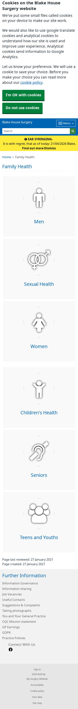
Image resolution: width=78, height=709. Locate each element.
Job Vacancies (12, 594)
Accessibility (37, 685)
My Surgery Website (37, 679)
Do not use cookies (22, 108)
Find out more (33, 148)
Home (6, 157)
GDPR (6, 632)
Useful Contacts (13, 599)
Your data (37, 697)
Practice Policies (13, 638)
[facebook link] (10, 649)
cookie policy (31, 82)
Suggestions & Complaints (21, 605)
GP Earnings (11, 627)
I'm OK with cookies (23, 95)
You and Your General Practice (24, 616)
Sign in (37, 669)
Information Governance (20, 583)
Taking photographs (16, 610)
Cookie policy (37, 691)
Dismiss (50, 148)
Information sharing (16, 588)
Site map (37, 703)
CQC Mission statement (19, 621)
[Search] (73, 131)
